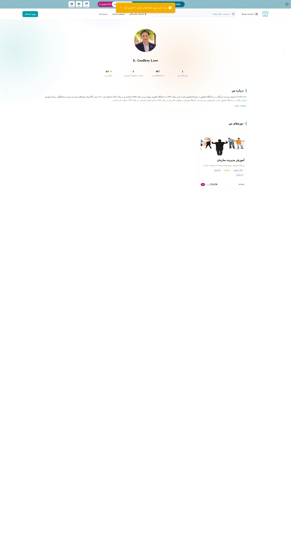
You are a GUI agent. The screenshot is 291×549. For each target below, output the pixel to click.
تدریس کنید (103, 14)
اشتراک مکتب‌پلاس (136, 14)
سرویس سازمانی (118, 14)
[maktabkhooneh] (265, 14)
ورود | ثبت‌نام (30, 14)
